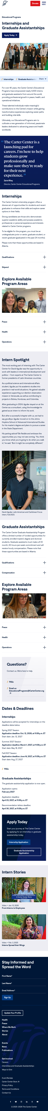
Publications (7, 1050)
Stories (5, 1031)
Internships (9, 79)
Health (5, 1020)
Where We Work (9, 1027)
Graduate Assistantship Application (24, 851)
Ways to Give (7, 1069)
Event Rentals (7, 1078)
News (4, 1046)
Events (5, 1043)
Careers (5, 1062)
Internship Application (18, 842)
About (4, 1034)
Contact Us (6, 1093)
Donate (35, 3)
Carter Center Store (10, 1082)
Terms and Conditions (10, 1089)
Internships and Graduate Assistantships (18, 1066)
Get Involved (7, 1059)
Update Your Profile (12, 1014)
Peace (4, 1023)
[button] (44, 3)
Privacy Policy (7, 1085)
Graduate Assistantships (29, 79)
